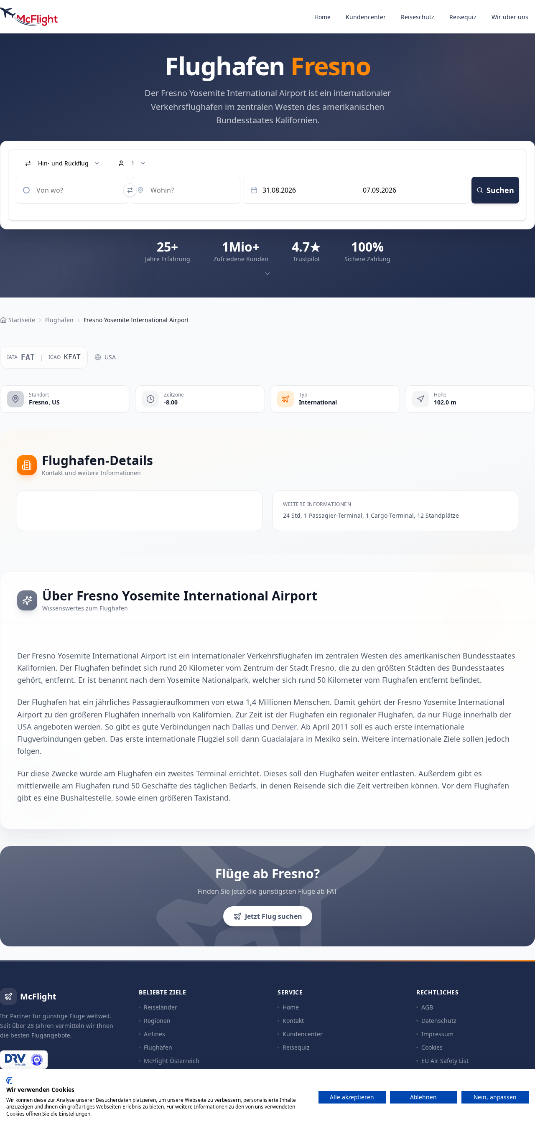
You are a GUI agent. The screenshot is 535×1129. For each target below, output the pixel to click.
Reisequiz (462, 17)
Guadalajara (282, 739)
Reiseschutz (417, 17)
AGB (427, 1007)
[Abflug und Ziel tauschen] (130, 190)
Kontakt (293, 1021)
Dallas (243, 727)
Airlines (154, 1034)
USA (110, 357)
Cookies (432, 1047)
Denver (284, 727)
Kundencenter (366, 17)
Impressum (437, 1034)
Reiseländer (160, 1007)
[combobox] (72, 190)
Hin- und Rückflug (63, 163)
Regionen (157, 1021)
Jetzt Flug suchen (273, 916)
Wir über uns (510, 17)
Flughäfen (158, 1047)
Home (322, 17)
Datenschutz (438, 1021)
